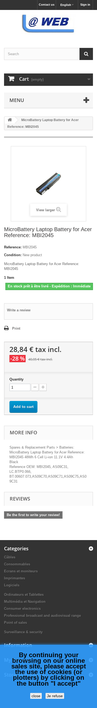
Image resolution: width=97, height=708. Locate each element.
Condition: (13, 255)
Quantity (16, 379)
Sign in (85, 4)
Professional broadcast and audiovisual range (42, 616)
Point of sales (15, 623)
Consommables (17, 564)
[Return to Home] (10, 120)
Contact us (46, 4)
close (36, 696)
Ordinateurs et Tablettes (24, 595)
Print (16, 328)
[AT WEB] (48, 24)
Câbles (9, 557)
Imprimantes (14, 578)
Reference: (13, 247)
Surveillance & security (23, 632)
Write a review (18, 310)
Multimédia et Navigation (25, 602)
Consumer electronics (22, 609)
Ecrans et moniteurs (21, 571)
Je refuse (55, 696)
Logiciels (11, 585)
